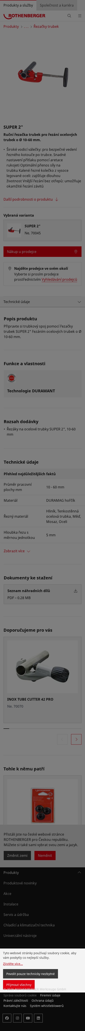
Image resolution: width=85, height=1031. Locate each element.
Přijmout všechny (18, 985)
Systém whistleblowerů (47, 1006)
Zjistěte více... (13, 964)
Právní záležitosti (15, 1000)
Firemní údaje (50, 995)
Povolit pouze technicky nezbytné (30, 974)
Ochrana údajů (43, 1000)
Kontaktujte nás (14, 1006)
